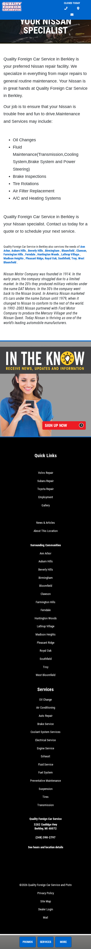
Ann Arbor (45, 553)
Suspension (45, 789)
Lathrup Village (70, 254)
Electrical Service (45, 740)
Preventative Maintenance (45, 780)
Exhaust (45, 756)
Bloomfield (68, 250)
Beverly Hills (36, 250)
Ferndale (30, 254)
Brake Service (45, 724)
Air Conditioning (45, 707)
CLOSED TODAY (72, 3)
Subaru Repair (45, 481)
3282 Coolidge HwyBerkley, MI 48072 (45, 826)
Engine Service (45, 748)
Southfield (64, 258)
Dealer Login (45, 909)
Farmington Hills (14, 254)
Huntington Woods (48, 254)
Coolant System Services (45, 732)
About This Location (46, 531)
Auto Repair (45, 715)
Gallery (46, 505)
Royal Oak (51, 258)
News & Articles (45, 522)
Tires (45, 797)
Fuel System (45, 772)
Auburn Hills (19, 250)
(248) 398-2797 (45, 837)
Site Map (45, 901)
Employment (45, 497)
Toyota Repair (45, 489)
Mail (45, 917)
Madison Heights (14, 258)
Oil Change (45, 699)
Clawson (81, 250)
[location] (78, 8)
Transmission (45, 805)
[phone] (66, 8)
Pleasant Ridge (34, 258)
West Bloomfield (45, 675)
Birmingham (52, 250)
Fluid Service (45, 764)
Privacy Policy (45, 893)
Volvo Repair (45, 472)
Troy (74, 258)
